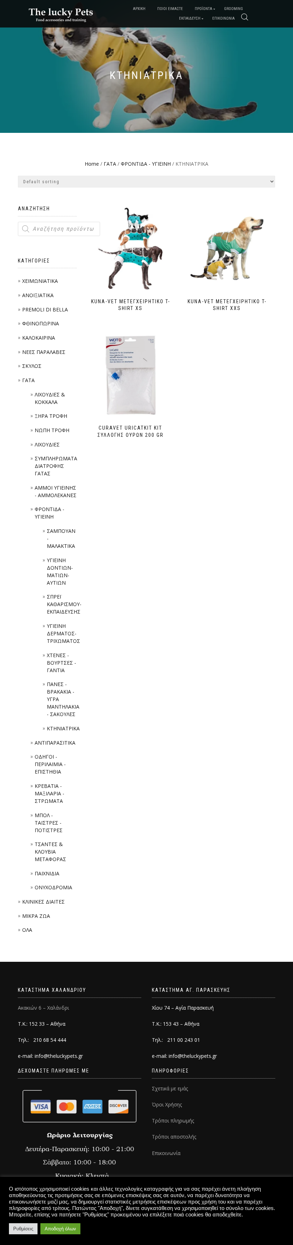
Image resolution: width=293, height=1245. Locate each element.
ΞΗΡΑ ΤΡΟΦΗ (51, 415)
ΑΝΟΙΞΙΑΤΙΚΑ (38, 295)
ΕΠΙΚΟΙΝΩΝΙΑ (223, 18)
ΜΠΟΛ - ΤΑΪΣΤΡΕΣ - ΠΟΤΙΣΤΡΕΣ (49, 823)
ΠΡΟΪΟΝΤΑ (203, 8)
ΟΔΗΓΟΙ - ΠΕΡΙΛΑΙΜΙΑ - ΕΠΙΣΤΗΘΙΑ (50, 764)
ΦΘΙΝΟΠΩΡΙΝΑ (40, 323)
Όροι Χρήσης (167, 1104)
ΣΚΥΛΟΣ (31, 365)
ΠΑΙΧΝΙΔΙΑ (47, 873)
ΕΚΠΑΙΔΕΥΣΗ (189, 18)
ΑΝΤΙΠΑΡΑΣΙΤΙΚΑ (55, 742)
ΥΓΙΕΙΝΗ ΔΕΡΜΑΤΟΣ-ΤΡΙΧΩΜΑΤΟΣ (63, 633)
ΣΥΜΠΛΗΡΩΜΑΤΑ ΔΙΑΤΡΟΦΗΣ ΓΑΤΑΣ (56, 466)
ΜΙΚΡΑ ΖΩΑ (36, 915)
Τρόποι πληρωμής (173, 1120)
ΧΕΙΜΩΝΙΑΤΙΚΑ (40, 281)
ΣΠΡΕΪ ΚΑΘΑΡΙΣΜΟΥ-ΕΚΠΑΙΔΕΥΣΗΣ (64, 604)
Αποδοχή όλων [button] (60, 1228)
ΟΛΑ (27, 929)
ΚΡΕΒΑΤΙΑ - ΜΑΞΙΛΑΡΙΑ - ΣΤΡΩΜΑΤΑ (49, 793)
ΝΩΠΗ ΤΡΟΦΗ (52, 430)
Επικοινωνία (166, 1153)
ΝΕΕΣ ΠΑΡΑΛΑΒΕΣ (43, 352)
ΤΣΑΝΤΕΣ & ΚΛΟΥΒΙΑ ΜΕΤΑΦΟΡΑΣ (50, 851)
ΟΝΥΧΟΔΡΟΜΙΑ (53, 887)
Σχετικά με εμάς (170, 1088)
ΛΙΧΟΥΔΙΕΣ (47, 444)
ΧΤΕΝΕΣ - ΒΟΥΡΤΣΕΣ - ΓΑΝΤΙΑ (61, 663)
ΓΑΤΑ (28, 380)
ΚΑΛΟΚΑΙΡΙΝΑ (38, 337)
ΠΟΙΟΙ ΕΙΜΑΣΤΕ (170, 8)
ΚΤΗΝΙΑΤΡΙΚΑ (63, 728)
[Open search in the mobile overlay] (244, 17)
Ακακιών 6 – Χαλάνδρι (43, 1007)
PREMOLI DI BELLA (45, 309)
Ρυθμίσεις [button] (23, 1228)
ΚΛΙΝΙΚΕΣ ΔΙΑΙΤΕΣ (43, 901)
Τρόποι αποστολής (174, 1136)
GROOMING (233, 8)
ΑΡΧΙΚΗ (139, 8)
